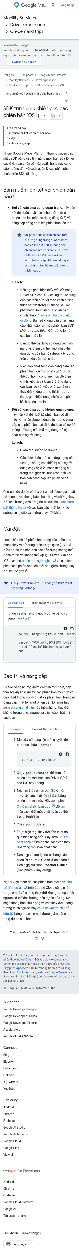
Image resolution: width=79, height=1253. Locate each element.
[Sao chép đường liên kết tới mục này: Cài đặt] (24, 529)
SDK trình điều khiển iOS (49, 85)
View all (8, 1154)
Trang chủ (9, 75)
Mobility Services (19, 18)
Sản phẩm (27, 75)
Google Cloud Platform (18, 1202)
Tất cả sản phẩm (14, 1215)
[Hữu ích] (66, 94)
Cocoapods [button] (15, 729)
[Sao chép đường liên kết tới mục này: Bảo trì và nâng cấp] (51, 676)
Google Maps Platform (52, 75)
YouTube (9, 1088)
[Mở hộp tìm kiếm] (53, 5)
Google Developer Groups (20, 1016)
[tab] (16, 603)
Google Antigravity (15, 1134)
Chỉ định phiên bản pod (33, 806)
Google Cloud (12, 1141)
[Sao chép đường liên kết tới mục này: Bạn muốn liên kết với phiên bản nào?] (18, 197)
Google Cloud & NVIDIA (18, 1036)
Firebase (9, 1120)
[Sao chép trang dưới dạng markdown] (53, 115)
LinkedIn (8, 1075)
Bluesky (8, 1061)
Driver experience (27, 24)
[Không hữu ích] (66, 100)
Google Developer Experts (20, 1022)
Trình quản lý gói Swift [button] (47, 603)
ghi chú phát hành (23, 707)
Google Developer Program (21, 1009)
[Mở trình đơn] (7, 5)
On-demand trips (27, 31)
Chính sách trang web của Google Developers (44, 972)
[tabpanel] (39, 636)
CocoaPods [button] (15, 603)
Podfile (21, 619)
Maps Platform (42, 5)
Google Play (11, 1148)
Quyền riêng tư (31, 1233)
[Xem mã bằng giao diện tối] (65, 628)
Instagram (10, 1068)
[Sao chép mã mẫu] (72, 628)
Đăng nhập (66, 5)
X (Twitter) (10, 1082)
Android (8, 1107)
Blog (6, 1054)
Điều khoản (10, 1233)
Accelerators (11, 1029)
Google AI (9, 1209)
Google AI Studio (14, 1127)
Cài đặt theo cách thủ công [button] (51, 729)
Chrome (8, 1114)
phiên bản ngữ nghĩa (36, 561)
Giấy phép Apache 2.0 (16, 968)
